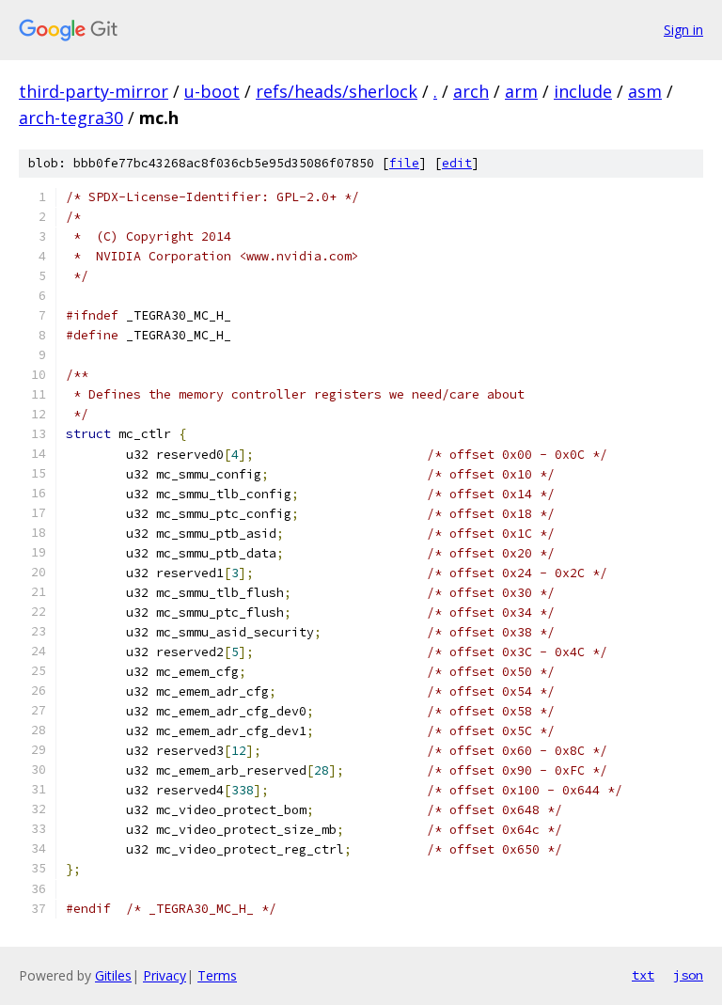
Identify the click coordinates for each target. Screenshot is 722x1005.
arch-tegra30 (71, 117)
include (583, 91)
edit (457, 163)
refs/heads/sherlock (336, 91)
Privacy (164, 975)
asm (645, 91)
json (688, 974)
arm (521, 91)
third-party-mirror (93, 91)
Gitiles (113, 975)
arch (471, 91)
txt (643, 974)
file (404, 163)
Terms (217, 975)
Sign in (683, 30)
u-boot (212, 91)
